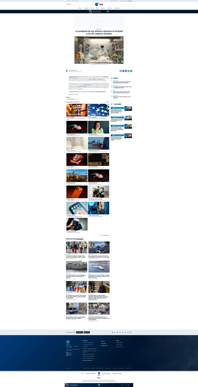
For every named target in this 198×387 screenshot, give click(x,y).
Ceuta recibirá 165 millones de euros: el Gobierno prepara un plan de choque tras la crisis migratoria (98, 318)
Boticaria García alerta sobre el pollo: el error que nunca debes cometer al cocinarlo (122, 82)
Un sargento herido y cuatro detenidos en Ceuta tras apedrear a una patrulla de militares (76, 276)
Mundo (89, 273)
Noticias (103, 341)
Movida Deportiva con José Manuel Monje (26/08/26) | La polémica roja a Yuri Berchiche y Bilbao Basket (117, 129)
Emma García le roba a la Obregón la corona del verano (122, 97)
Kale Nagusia (85, 346)
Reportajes (103, 343)
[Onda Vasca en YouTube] (123, 332)
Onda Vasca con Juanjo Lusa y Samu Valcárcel (89, 351)
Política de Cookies (108, 368)
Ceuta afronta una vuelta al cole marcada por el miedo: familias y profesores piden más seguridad (76, 297)
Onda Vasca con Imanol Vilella (88, 356)
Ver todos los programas (87, 360)
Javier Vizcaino (119, 344)
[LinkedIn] (123, 71)
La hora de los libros (97, 11)
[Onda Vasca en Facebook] (120, 332)
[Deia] (82, 373)
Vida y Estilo (109, 8)
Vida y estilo (115, 80)
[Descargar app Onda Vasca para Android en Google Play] (79, 332)
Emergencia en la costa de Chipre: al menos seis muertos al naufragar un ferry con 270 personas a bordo (98, 276)
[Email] (131, 71)
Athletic (97, 8)
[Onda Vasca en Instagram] (125, 332)
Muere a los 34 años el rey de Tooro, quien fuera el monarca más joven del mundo (121, 92)
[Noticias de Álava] (106, 373)
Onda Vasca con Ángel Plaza (88, 358)
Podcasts (80, 8)
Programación (117, 8)
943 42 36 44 (69, 350)
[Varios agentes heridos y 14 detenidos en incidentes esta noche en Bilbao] (76, 309)
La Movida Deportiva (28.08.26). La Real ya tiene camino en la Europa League (117, 120)
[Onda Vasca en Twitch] (128, 332)
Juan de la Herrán (119, 342)
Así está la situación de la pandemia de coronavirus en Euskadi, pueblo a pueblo (75, 256)
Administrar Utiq (128, 368)
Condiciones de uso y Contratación (118, 368)
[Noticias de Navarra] (117, 373)
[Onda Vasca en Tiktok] (131, 332)
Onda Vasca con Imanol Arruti (88, 354)
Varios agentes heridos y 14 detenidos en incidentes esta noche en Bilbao (76, 317)
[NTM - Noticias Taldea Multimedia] (99, 373)
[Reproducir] (108, 12)
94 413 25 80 (69, 347)
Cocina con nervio (119, 346)
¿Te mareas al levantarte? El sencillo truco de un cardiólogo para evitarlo (122, 87)
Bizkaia (92, 8)
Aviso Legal (93, 368)
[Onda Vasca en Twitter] (117, 332)
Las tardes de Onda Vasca (88, 344)
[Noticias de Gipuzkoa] (90, 373)
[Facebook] (126, 71)
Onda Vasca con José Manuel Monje (89, 348)
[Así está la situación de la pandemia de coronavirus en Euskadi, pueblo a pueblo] (76, 247)
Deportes (103, 8)
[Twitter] (121, 71)
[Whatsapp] (129, 71)
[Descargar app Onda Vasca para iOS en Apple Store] (87, 332)
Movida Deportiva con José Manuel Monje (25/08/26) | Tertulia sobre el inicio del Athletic (116, 138)
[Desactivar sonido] (124, 385)
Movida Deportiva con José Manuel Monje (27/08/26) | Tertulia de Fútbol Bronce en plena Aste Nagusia (116, 111)
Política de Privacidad (99, 368)
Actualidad (86, 8)
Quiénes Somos (86, 368)
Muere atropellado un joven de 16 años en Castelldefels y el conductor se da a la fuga (98, 256)
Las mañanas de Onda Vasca (88, 342)
